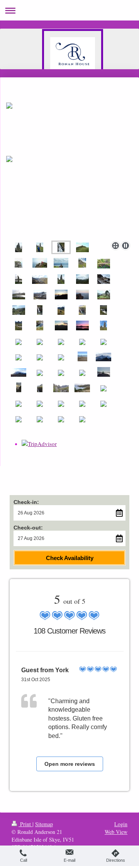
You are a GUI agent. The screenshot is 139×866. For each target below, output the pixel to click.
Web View (116, 831)
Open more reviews (69, 764)
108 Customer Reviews (69, 631)
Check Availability (69, 558)
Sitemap (44, 824)
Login (120, 824)
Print (25, 824)
